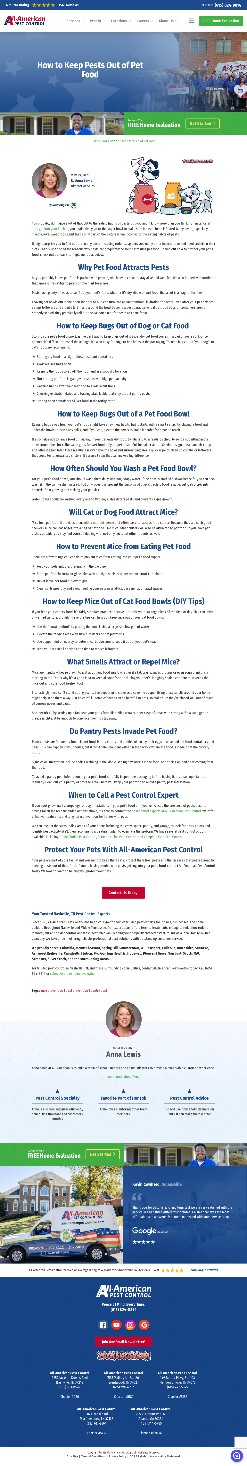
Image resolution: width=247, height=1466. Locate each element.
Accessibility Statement (165, 1456)
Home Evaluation (221, 21)
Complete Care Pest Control (163, 837)
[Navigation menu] (191, 21)
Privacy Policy (117, 1456)
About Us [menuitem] (166, 21)
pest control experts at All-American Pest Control (166, 811)
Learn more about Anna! (123, 1077)
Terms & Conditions (93, 1456)
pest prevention (77, 990)
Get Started (200, 123)
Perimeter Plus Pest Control (117, 837)
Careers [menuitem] (143, 21)
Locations (119, 21)
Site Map (72, 1456)
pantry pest (99, 990)
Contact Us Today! (123, 892)
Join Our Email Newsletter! (123, 1341)
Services (73, 21)
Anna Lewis (83, 180)
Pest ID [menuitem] (95, 21)
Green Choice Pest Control (77, 837)
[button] (236, 1456)
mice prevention (51, 990)
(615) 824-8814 (228, 5)
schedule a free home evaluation (73, 973)
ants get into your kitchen (50, 229)
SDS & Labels (138, 1456)
